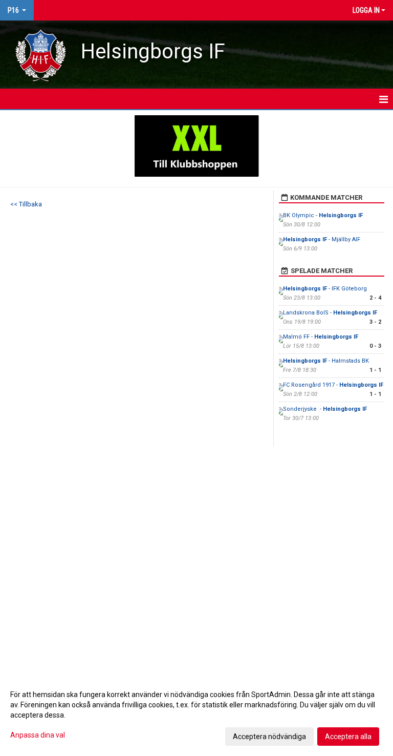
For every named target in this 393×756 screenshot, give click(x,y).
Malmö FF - (320, 336)
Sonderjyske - (325, 409)
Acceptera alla (348, 736)
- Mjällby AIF (321, 239)
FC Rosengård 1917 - (333, 385)
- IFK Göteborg (325, 288)
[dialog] (196, 715)
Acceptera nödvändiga (269, 736)
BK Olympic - (323, 215)
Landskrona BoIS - (330, 312)
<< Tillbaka (26, 204)
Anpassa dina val (37, 735)
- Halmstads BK (326, 361)
